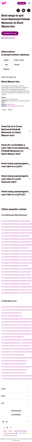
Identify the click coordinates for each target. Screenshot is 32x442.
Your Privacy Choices (9, 433)
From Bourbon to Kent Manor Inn (11, 313)
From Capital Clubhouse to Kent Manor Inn (14, 360)
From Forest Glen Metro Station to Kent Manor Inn (16, 366)
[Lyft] (4, 3)
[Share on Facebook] (23, 10)
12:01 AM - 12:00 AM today (10, 99)
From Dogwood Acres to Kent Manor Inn (13, 372)
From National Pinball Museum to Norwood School (16, 286)
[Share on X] (18, 10)
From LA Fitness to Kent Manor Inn (11, 316)
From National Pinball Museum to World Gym (14, 266)
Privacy (10, 431)
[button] (29, 3)
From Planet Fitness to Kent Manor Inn (13, 354)
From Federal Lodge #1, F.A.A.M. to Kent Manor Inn (16, 346)
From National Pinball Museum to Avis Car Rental (16, 275)
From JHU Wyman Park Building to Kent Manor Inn (16, 331)
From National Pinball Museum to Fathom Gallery (16, 221)
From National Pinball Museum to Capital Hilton (15, 236)
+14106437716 (10, 104)
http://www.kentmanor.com (15, 106)
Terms (4, 431)
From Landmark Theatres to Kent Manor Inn (14, 369)
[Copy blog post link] (29, 10)
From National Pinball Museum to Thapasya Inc (15, 248)
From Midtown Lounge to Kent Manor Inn (13, 363)
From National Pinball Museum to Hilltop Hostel (15, 283)
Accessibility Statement (20, 431)
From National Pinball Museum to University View (16, 272)
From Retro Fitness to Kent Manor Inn (12, 337)
